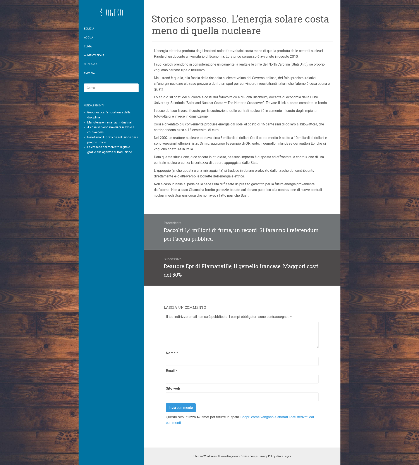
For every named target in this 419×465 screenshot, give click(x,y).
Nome (172, 353)
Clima (88, 46)
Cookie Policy (249, 456)
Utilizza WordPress (205, 456)
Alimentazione (94, 55)
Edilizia (89, 28)
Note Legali (284, 456)
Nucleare (90, 64)
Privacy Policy (267, 456)
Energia (89, 73)
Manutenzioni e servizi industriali (109, 122)
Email (171, 371)
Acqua (88, 37)
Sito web (173, 388)
